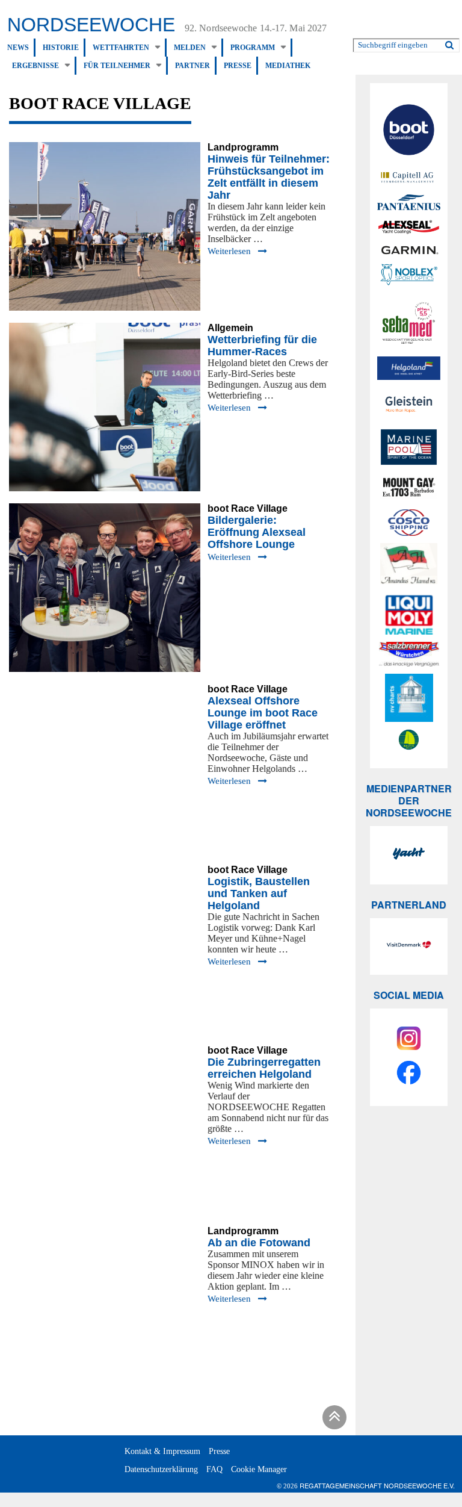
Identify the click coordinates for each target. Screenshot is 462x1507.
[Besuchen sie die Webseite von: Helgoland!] (409, 368)
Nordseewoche (91, 25)
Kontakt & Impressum (162, 1451)
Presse (237, 65)
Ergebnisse (35, 65)
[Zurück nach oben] (332, 1419)
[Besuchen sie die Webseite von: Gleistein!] (409, 404)
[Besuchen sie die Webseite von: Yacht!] (409, 855)
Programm (252, 47)
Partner (192, 65)
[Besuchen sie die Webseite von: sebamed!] (409, 323)
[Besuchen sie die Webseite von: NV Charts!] (409, 698)
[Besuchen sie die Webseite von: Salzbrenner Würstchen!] (409, 654)
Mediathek (287, 65)
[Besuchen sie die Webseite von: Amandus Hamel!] (409, 565)
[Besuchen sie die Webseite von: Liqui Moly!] (409, 614)
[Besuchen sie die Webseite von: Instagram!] (409, 1040)
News (18, 47)
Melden (190, 47)
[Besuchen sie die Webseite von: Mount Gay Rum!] (409, 489)
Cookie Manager (259, 1469)
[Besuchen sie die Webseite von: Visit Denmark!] (409, 946)
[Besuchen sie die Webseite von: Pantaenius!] (409, 202)
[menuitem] (21, 48)
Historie (61, 47)
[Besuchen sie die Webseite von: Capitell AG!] (409, 178)
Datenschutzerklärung (161, 1469)
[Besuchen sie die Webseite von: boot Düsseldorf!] (409, 132)
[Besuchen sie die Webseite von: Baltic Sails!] (409, 740)
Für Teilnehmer (117, 65)
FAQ (214, 1469)
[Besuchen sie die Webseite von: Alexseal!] (409, 226)
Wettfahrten (121, 47)
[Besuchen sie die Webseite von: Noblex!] (409, 276)
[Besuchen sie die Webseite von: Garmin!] (409, 249)
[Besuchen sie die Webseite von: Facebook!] (409, 1074)
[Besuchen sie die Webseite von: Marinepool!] (409, 448)
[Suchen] (449, 43)
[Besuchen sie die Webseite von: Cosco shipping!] (409, 522)
